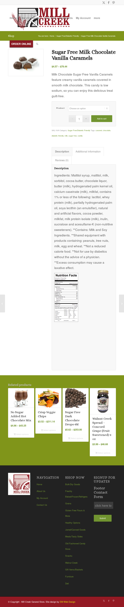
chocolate (106, 130)
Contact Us (42, 504)
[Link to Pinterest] (113, 2)
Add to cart (101, 118)
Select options (22, 434)
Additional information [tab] (88, 151)
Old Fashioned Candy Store (75, 546)
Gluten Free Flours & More (75, 513)
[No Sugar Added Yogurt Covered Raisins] (2, 303)
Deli (67, 583)
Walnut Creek (71, 562)
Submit (103, 518)
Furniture (69, 576)
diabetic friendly (58, 135)
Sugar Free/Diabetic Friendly (79, 130)
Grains (68, 503)
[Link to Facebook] (108, 2)
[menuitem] (13, 18)
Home (39, 484)
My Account (42, 498)
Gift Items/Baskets (74, 569)
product (60, 108)
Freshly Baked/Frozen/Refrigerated (76, 494)
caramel (99, 130)
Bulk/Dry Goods (72, 484)
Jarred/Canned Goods (75, 529)
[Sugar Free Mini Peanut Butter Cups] (121, 303)
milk (66, 135)
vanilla (80, 135)
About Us (41, 491)
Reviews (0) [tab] (61, 160)
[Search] (37, 44)
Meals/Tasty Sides (74, 536)
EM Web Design (67, 601)
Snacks (68, 555)
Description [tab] (62, 151)
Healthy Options (72, 522)
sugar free (73, 135)
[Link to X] (103, 2)
